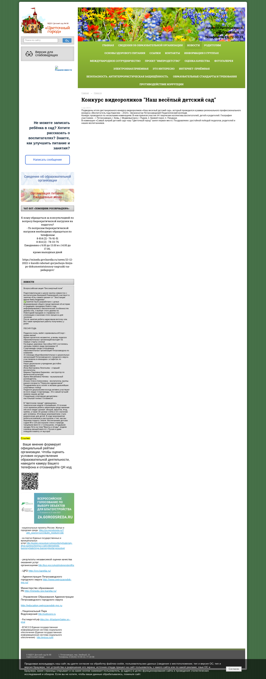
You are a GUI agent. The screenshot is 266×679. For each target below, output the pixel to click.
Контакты (172, 53)
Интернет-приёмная (194, 68)
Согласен (234, 669)
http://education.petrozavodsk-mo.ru (41, 605)
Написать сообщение (47, 159)
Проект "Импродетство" (162, 61)
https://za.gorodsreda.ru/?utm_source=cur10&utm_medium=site (45, 531)
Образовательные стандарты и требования (205, 76)
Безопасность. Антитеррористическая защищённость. (127, 76)
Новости (193, 45)
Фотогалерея (223, 61)
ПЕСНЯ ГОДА (30, 328)
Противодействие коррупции (161, 84)
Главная (108, 45)
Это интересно (164, 68)
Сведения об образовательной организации (150, 45)
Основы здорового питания (124, 53)
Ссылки (155, 53)
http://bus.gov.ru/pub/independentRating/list (59, 565)
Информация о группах (201, 53)
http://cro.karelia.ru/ (40, 570)
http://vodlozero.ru (47, 614)
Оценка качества (197, 61)
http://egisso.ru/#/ (45, 637)
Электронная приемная (130, 68)
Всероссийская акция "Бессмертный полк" (43, 288)
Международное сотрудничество (115, 61)
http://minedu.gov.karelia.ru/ (40, 590)
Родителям (212, 45)
